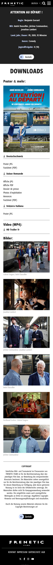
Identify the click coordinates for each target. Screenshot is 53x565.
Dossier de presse (11, 189)
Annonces (7, 196)
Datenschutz (34, 552)
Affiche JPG (8, 181)
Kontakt (12, 552)
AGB (43, 552)
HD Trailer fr (12, 229)
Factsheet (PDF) (10, 167)
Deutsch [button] (34, 3)
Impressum (22, 552)
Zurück (28, 57)
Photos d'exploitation (12, 192)
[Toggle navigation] (49, 3)
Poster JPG (8, 164)
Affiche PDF (8, 185)
